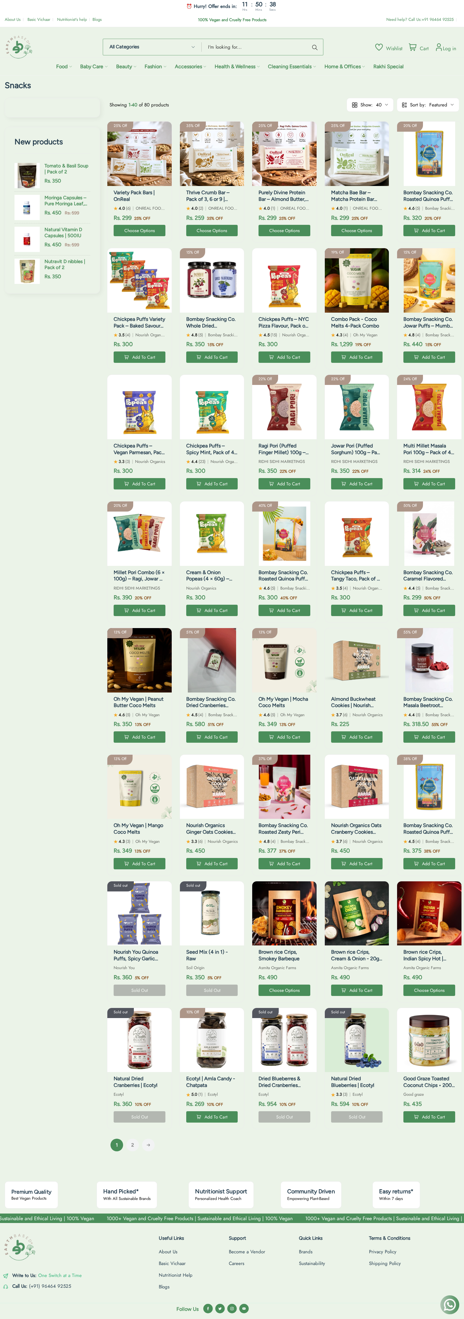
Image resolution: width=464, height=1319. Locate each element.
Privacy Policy (382, 1251)
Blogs (97, 19)
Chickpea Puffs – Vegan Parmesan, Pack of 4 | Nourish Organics (139, 452)
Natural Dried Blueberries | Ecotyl (352, 1082)
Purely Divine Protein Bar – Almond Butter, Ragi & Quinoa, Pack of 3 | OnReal (284, 202)
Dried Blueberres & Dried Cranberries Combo (279, 1085)
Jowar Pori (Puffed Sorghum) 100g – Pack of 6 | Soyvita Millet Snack (356, 455)
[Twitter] (220, 1308)
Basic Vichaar (38, 19)
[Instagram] (232, 1308)
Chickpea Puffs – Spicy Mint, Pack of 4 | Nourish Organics (211, 452)
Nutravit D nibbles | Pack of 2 (65, 265)
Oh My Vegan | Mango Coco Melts (138, 828)
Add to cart (433, 230)
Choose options (139, 230)
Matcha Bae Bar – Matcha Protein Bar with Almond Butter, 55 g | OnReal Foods (354, 202)
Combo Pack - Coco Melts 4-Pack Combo (355, 322)
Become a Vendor (247, 1251)
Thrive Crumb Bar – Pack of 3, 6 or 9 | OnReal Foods (207, 199)
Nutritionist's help (72, 19)
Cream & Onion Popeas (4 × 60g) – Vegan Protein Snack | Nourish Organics (210, 582)
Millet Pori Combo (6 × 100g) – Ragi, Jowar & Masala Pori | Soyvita (139, 579)
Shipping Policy (385, 1263)
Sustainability (312, 1263)
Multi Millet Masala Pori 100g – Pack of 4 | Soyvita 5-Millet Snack (429, 452)
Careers (236, 1263)
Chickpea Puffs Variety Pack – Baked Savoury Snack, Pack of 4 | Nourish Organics (139, 329)
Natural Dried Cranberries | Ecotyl (136, 1082)
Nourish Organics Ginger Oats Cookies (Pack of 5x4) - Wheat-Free (209, 835)
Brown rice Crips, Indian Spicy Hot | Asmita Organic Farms (428, 958)
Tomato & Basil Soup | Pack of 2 (66, 169)
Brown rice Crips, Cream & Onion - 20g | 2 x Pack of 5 (356, 958)
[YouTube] (244, 1308)
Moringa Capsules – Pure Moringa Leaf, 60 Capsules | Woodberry (65, 201)
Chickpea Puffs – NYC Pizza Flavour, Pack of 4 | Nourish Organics (284, 325)
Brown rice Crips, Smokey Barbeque (279, 955)
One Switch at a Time (60, 1275)
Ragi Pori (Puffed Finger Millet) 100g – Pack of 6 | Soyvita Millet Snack (282, 455)
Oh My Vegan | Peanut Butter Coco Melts (139, 702)
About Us (13, 19)
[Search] (316, 47)
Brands (305, 1251)
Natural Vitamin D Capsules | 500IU (63, 233)
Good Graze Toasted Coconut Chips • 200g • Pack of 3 (429, 1085)
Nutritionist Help (176, 1275)
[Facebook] (208, 1308)
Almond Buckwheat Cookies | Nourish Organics (353, 705)
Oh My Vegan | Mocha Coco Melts (283, 702)
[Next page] (148, 1145)
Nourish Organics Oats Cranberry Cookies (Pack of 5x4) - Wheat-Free (356, 835)
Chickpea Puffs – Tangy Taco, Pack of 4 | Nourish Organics (357, 579)
